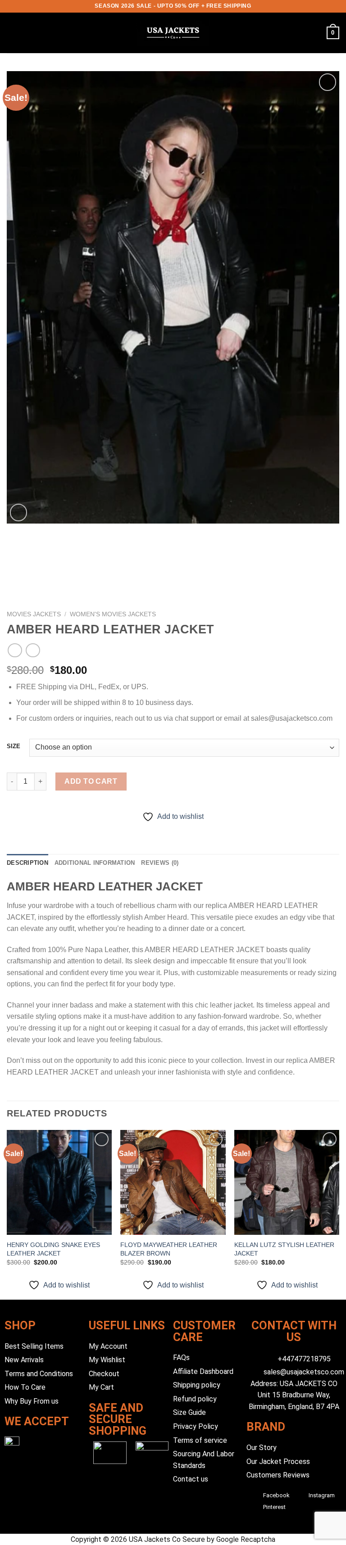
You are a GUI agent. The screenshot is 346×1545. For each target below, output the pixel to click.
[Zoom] (18, 512)
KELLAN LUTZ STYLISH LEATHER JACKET (284, 1249)
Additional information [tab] (95, 862)
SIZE (13, 746)
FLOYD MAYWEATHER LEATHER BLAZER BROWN (168, 1249)
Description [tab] (27, 862)
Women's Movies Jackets (113, 614)
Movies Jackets (34, 614)
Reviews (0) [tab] (159, 862)
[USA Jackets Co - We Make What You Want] (173, 32)
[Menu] (12, 33)
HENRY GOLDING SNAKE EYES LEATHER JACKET (53, 1249)
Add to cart (90, 781)
